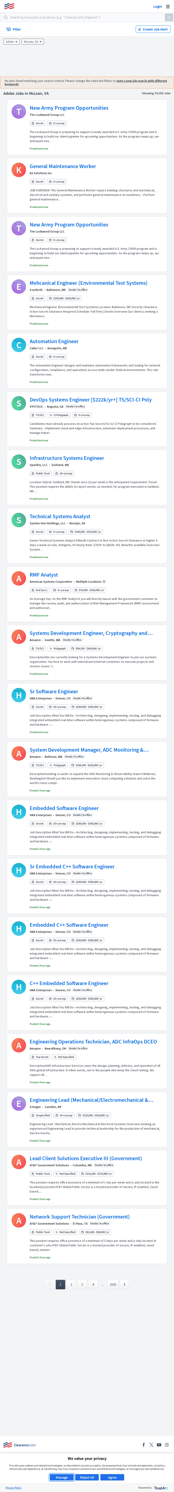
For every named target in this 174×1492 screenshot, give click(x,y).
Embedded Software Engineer (64, 808)
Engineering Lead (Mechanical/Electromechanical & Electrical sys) (89, 1100)
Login (157, 6)
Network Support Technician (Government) (80, 1216)
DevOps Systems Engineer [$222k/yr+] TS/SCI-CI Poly (91, 399)
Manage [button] (62, 1477)
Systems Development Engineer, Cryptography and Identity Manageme (88, 633)
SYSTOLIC (36, 406)
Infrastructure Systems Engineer (67, 457)
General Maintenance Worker (63, 166)
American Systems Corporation (51, 582)
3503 (113, 1284)
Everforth (36, 290)
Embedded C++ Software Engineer (69, 924)
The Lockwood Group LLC (47, 115)
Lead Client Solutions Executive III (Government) (86, 1158)
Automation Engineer (54, 341)
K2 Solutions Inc (41, 173)
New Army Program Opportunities (69, 107)
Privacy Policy (14, 1487)
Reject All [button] (87, 1477)
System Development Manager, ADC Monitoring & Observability (86, 749)
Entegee (35, 1107)
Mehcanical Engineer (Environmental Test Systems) (88, 282)
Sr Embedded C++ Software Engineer (72, 866)
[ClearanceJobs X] (151, 1444)
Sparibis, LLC (39, 465)
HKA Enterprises (41, 698)
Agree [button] (112, 1477)
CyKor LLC (37, 348)
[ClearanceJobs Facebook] (143, 1444)
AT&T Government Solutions (49, 1165)
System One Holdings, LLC (47, 523)
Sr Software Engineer (54, 691)
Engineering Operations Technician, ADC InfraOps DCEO (93, 1041)
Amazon (35, 640)
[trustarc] (160, 1487)
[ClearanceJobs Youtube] (159, 1444)
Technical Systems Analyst (60, 516)
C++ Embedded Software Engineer (69, 983)
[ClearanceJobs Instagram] (166, 1444)
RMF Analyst (44, 574)
